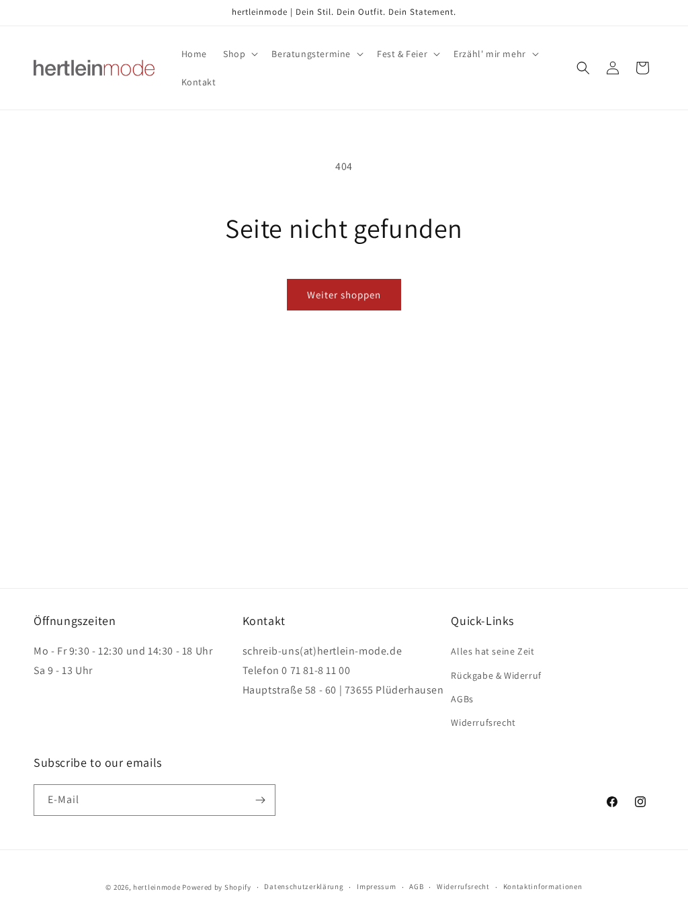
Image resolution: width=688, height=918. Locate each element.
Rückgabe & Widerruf (496, 675)
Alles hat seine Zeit (492, 651)
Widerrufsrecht (483, 722)
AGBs (462, 699)
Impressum (376, 886)
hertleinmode (156, 887)
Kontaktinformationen (543, 886)
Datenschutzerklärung (303, 886)
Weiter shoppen (344, 294)
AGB (416, 886)
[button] (239, 54)
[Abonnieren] (260, 800)
